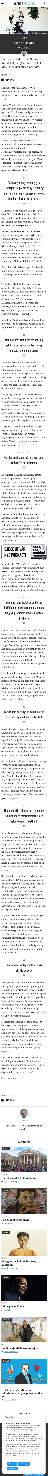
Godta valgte (24, 1464)
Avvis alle (12, 1464)
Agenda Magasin (9, 1400)
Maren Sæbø (9, 1310)
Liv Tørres (25, 47)
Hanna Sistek (9, 1223)
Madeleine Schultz (11, 1352)
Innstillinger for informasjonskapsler (33, 1474)
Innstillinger (12, 1468)
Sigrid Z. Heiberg (10, 1181)
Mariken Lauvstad (10, 1268)
